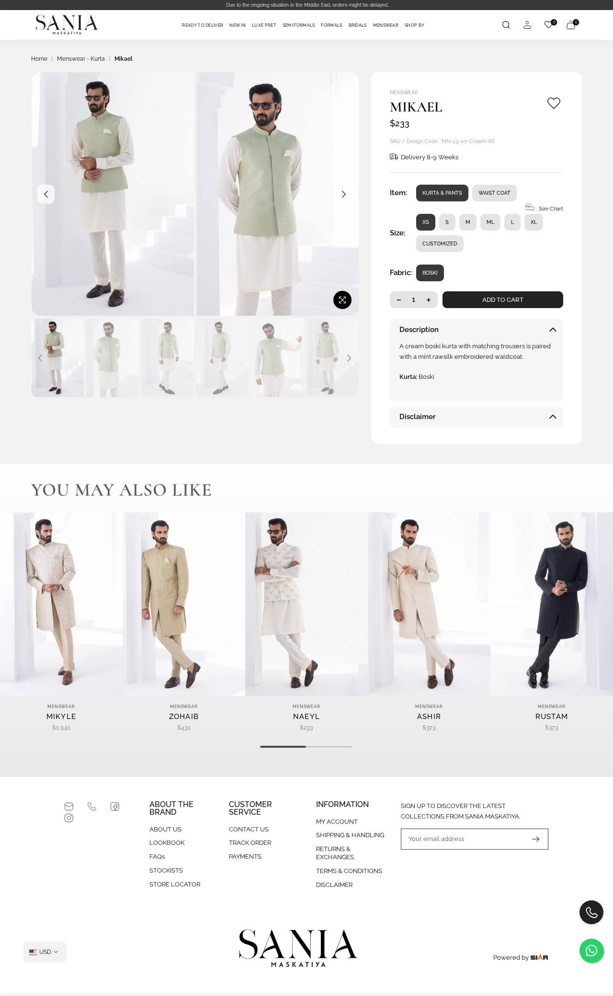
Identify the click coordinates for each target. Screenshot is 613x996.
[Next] (343, 194)
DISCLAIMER (334, 884)
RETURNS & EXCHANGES (335, 853)
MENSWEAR (385, 25)
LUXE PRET (264, 25)
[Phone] (92, 806)
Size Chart (551, 209)
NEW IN (237, 25)
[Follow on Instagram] (69, 818)
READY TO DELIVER (202, 25)
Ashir (429, 716)
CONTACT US (249, 829)
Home (39, 59)
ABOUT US (165, 829)
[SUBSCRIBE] (531, 839)
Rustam (551, 716)
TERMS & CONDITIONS (349, 870)
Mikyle (61, 716)
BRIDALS (358, 25)
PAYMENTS (245, 856)
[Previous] (46, 194)
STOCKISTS (166, 870)
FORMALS (331, 25)
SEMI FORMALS (299, 25)
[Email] (69, 806)
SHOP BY (414, 25)
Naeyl (306, 716)
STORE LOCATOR (174, 884)
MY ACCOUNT (337, 821)
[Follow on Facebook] (115, 806)
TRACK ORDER (250, 842)
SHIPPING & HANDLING (350, 835)
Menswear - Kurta (81, 59)
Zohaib (184, 716)
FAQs (157, 856)
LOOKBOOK (166, 842)
